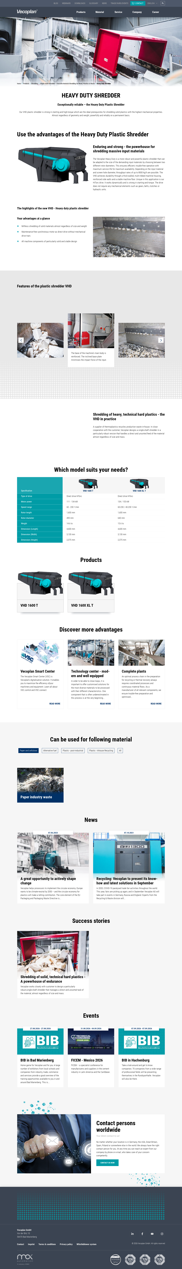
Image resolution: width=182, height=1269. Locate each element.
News (104, 3)
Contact (139, 3)
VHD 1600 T (88, 490)
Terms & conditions (47, 1244)
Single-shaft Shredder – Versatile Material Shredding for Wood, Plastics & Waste (67, 83)
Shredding (34, 83)
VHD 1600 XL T (139, 490)
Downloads (80, 3)
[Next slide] (161, 340)
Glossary (93, 3)
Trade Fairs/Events (119, 3)
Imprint (31, 1244)
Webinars (66, 3)
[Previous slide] (21, 340)
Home (19, 83)
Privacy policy (66, 1244)
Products (26, 83)
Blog (56, 3)
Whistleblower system (86, 1244)
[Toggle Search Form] (163, 3)
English (151, 3)
